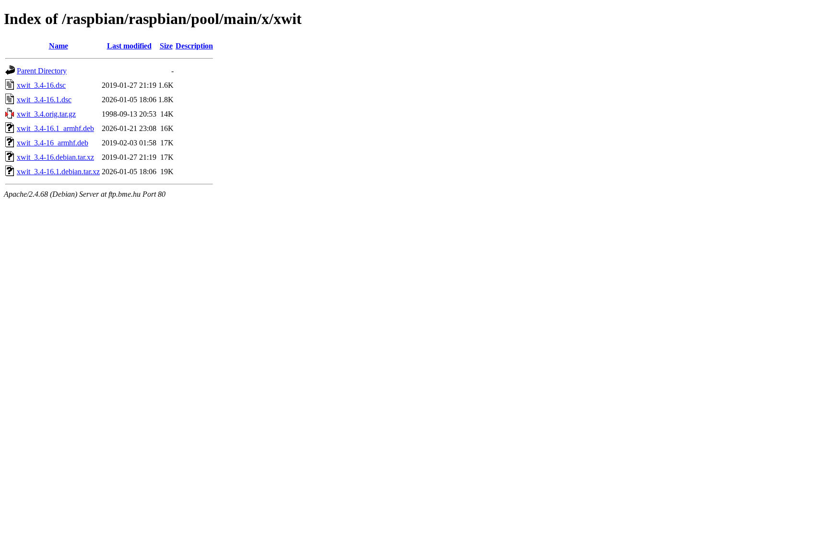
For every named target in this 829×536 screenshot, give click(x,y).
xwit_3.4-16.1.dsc (44, 99)
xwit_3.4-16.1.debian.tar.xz (58, 171)
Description (194, 46)
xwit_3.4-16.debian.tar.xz (55, 157)
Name (58, 46)
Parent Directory (42, 71)
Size (166, 46)
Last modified (129, 46)
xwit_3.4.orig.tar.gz (46, 114)
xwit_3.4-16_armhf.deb (52, 143)
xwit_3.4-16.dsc (41, 85)
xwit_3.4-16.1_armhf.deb (55, 128)
